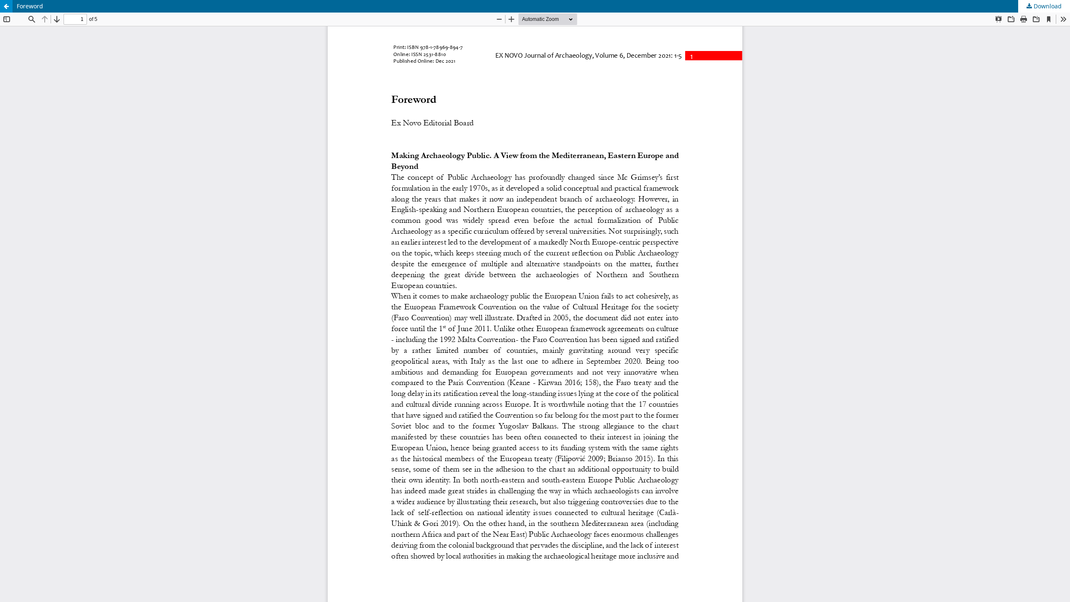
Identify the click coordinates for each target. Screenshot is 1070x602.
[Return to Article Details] (6, 6)
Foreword (30, 6)
